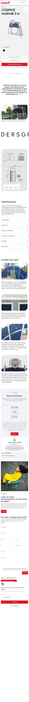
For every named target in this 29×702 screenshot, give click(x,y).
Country (2, 594)
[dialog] (14, 351)
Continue (14, 602)
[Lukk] (26, 583)
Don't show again (14, 606)
